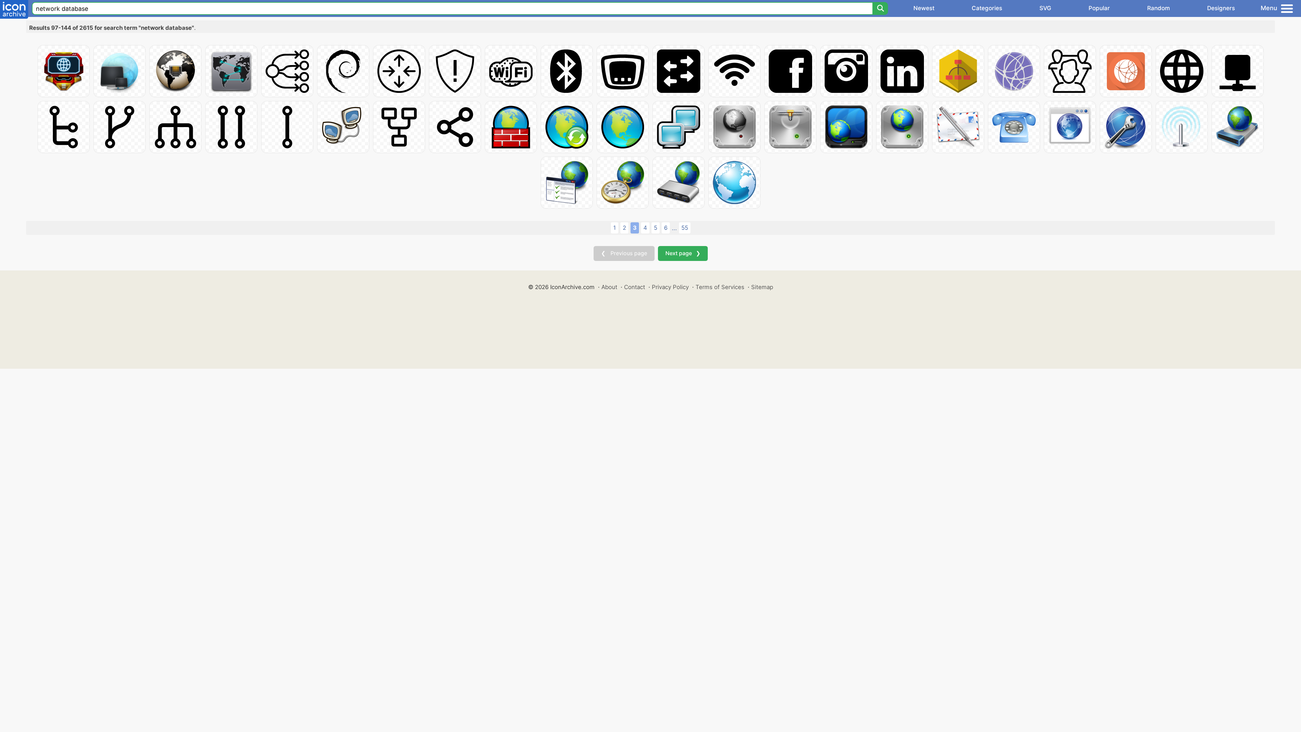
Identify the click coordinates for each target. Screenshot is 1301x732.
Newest (923, 8)
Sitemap (762, 287)
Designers (1221, 8)
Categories (987, 8)
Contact (634, 287)
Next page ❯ (682, 253)
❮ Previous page (624, 253)
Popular (1099, 8)
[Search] (880, 8)
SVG (1045, 8)
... (674, 228)
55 (684, 227)
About (609, 287)
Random (1158, 8)
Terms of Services (720, 287)
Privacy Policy (670, 287)
